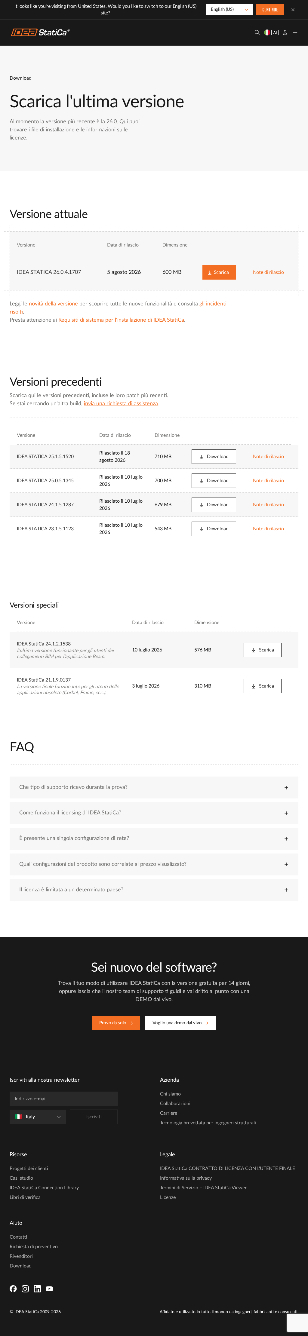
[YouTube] (49, 1288)
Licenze (168, 1197)
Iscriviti (94, 1116)
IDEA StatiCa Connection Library (44, 1187)
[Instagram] (25, 1288)
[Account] (285, 32)
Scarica (221, 272)
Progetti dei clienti (29, 1168)
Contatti (18, 1237)
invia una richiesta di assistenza (121, 403)
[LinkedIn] (37, 1288)
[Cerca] (257, 32)
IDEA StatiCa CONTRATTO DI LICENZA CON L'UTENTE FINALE (227, 1168)
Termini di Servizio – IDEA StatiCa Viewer (203, 1187)
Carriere (168, 1113)
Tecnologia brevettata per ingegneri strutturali (208, 1122)
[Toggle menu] (295, 32)
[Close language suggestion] (293, 9)
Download (218, 456)
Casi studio (21, 1178)
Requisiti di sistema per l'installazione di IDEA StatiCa (121, 320)
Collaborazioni (175, 1103)
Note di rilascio (268, 272)
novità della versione (53, 304)
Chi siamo (170, 1094)
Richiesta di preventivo (34, 1246)
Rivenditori (21, 1256)
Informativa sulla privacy (186, 1178)
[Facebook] (13, 1288)
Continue (270, 10)
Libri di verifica (25, 1197)
